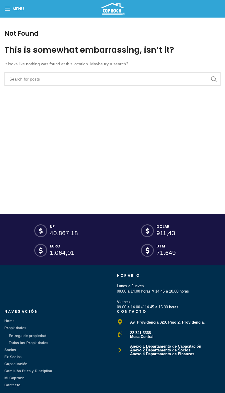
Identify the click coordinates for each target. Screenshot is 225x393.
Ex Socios (13, 357)
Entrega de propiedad (27, 336)
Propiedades (15, 328)
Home (9, 321)
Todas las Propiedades (28, 343)
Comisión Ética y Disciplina (28, 371)
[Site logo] (112, 8)
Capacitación (16, 364)
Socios (10, 350)
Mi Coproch (14, 378)
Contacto (12, 385)
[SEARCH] (214, 79)
